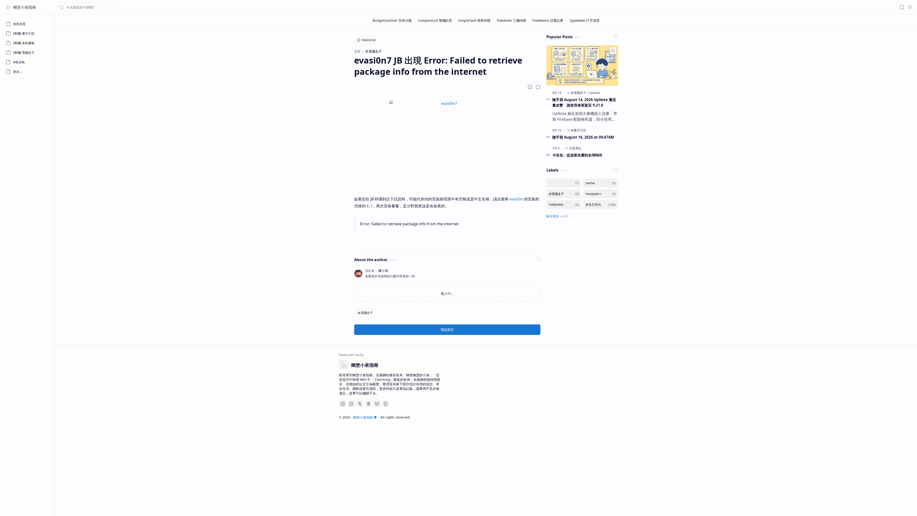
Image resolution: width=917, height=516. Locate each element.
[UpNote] (594, 93)
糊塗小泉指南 (24, 7)
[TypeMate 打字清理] (584, 20)
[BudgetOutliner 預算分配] (392, 20)
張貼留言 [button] (447, 329)
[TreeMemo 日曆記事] (547, 20)
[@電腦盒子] (365, 312)
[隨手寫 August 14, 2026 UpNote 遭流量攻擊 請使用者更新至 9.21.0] (582, 65)
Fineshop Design (619, 417)
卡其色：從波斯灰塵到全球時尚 (577, 155)
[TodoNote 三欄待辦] (511, 20)
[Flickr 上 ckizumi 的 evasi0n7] (447, 103)
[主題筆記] (575, 148)
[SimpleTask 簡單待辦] (474, 20)
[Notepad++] (600, 193)
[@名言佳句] (600, 204)
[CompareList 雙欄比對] (435, 20)
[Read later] (529, 87)
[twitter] (600, 183)
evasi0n (516, 199)
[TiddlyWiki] (563, 204)
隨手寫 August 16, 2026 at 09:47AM (583, 137)
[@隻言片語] (578, 130)
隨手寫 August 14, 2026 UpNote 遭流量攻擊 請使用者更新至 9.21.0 (584, 102)
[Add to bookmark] (613, 50)
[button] (8, 7)
